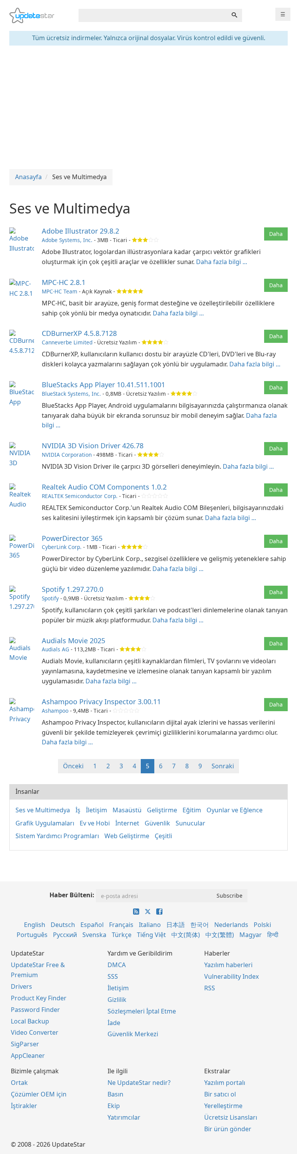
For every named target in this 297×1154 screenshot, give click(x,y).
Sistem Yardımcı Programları (57, 836)
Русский (65, 934)
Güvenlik (157, 823)
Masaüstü (127, 810)
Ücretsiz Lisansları (230, 1117)
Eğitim (192, 810)
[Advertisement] (148, 107)
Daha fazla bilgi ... (221, 262)
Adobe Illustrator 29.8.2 (80, 231)
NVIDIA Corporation (67, 454)
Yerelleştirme (223, 1105)
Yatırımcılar (124, 1117)
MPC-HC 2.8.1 (63, 282)
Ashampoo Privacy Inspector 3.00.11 (101, 701)
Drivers (21, 986)
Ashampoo (55, 710)
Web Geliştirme (126, 836)
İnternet (127, 823)
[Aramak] (234, 15)
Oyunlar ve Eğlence (235, 810)
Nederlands (231, 924)
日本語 (175, 924)
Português (32, 934)
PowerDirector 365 (72, 538)
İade (114, 1022)
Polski (262, 924)
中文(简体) (185, 934)
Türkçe (121, 934)
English (34, 924)
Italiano (150, 924)
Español (92, 924)
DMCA (117, 965)
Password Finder (35, 1009)
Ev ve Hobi (95, 823)
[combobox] (153, 15)
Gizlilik (117, 999)
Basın (115, 1094)
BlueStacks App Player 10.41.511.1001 (103, 384)
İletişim (96, 810)
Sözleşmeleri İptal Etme (142, 1011)
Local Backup (30, 1021)
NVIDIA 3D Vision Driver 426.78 (92, 445)
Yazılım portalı (224, 1082)
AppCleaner (28, 1055)
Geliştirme (162, 810)
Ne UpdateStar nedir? (139, 1082)
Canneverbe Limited (67, 342)
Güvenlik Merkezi (133, 1034)
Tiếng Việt (151, 934)
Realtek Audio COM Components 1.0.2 (104, 486)
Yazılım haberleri (228, 965)
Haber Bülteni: (72, 895)
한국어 (199, 924)
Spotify (50, 598)
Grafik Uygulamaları (44, 823)
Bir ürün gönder (227, 1129)
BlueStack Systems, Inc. (71, 393)
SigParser (25, 1044)
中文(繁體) (219, 934)
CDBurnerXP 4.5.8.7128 (79, 333)
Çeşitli (163, 836)
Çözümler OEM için (39, 1094)
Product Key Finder (39, 998)
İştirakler (24, 1105)
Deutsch (63, 924)
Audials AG (55, 649)
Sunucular (190, 823)
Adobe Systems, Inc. (67, 240)
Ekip (114, 1105)
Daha (276, 233)
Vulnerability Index (231, 976)
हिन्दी (272, 934)
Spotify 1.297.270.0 (72, 589)
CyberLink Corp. (62, 547)
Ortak (19, 1082)
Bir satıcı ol (220, 1094)
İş (77, 810)
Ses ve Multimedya (42, 810)
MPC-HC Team (59, 291)
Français (121, 924)
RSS (209, 988)
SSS (113, 976)
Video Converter (34, 1032)
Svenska (94, 934)
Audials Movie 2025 (73, 640)
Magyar (250, 934)
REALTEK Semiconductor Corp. (80, 496)
